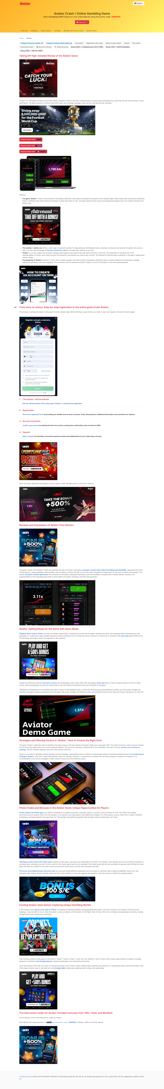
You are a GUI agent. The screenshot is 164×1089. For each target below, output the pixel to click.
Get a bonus (82, 566)
